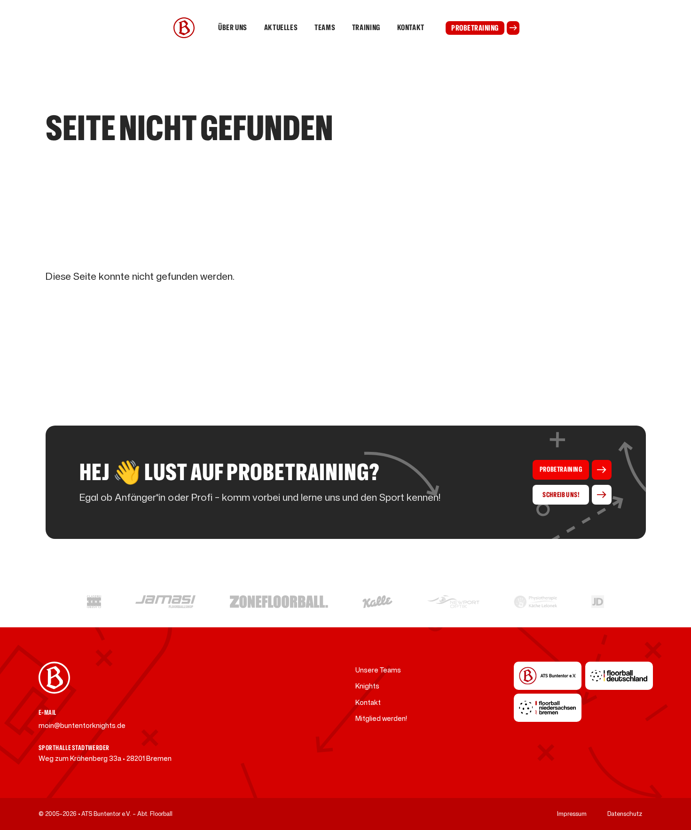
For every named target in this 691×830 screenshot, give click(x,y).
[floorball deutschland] (619, 676)
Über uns (232, 27)
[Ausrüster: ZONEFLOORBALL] (279, 601)
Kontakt (410, 27)
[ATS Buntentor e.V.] (547, 676)
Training (366, 27)
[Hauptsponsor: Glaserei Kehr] (94, 601)
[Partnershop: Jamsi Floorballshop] (165, 601)
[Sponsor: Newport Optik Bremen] (453, 601)
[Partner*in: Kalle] (377, 601)
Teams (324, 27)
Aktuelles (281, 27)
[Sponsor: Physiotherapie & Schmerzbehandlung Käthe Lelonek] (535, 601)
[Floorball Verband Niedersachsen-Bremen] (547, 708)
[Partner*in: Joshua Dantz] (597, 601)
